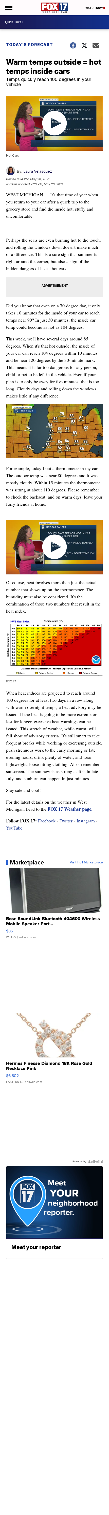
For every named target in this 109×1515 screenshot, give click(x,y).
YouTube (14, 828)
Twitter (66, 821)
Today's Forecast (29, 44)
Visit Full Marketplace (86, 862)
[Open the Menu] (8, 7)
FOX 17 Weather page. (70, 809)
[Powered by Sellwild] (95, 1161)
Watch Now (94, 7)
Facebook (47, 821)
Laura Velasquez (37, 171)
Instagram (86, 821)
